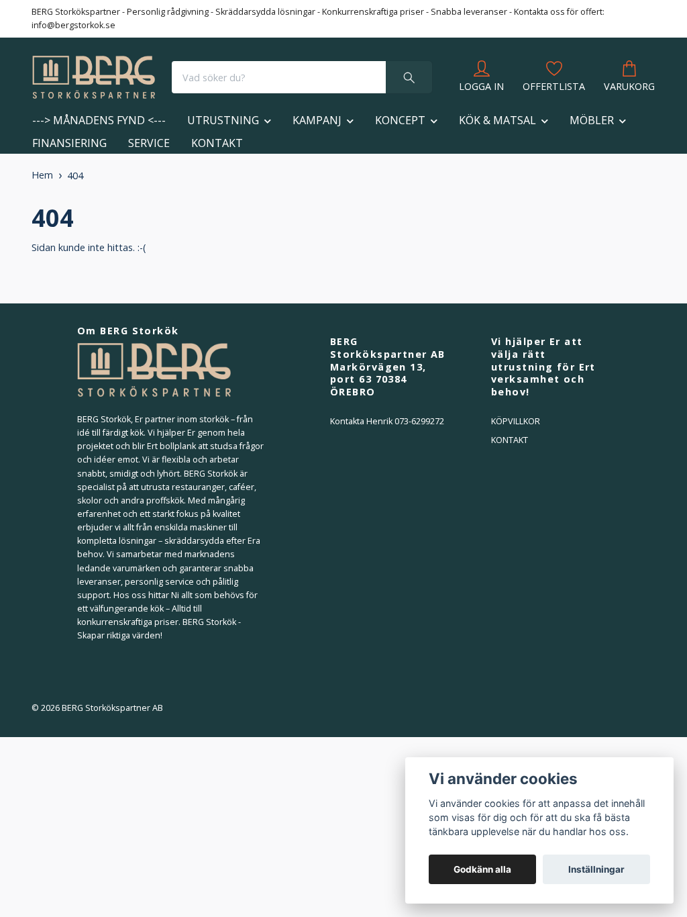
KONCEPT (400, 120)
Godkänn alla (482, 869)
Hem (42, 174)
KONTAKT (217, 143)
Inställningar (596, 869)
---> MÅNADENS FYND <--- (99, 120)
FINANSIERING (69, 143)
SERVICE (149, 143)
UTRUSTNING (223, 120)
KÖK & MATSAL (497, 120)
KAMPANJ (317, 120)
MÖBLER (592, 120)
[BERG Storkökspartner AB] (93, 77)
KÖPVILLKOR (515, 421)
